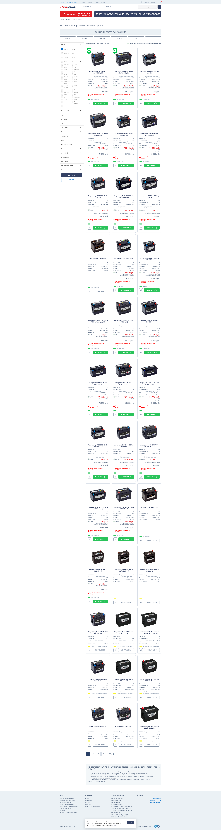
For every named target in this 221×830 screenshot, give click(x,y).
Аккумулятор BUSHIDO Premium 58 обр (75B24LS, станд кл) (149, 632)
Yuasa (65, 72)
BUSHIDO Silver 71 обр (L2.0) (98, 258)
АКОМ (65, 61)
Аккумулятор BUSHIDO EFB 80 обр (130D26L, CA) (149, 445)
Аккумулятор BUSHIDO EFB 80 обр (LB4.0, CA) (149, 134)
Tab (75, 67)
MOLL (75, 85)
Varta (65, 90)
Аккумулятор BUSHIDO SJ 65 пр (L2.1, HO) (123, 258)
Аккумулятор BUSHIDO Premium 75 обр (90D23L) (149, 679)
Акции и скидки (116, 800)
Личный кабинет (116, 812)
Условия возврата (116, 804)
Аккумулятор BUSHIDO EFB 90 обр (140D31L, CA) (124, 72)
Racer (75, 72)
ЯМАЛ (75, 94)
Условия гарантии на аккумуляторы (122, 806)
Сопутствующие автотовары (68, 812)
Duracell (76, 69)
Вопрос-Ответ (115, 802)
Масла (99, 7)
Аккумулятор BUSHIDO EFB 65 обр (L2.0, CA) (124, 134)
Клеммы (62, 810)
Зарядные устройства (66, 808)
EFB (153, 38)
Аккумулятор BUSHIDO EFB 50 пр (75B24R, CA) (124, 445)
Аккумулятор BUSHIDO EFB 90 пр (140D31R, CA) (124, 508)
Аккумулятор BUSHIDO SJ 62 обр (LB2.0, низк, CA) (98, 445)
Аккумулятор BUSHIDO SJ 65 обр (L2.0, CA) (98, 196)
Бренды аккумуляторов (92, 806)
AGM (136, 38)
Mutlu (75, 74)
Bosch (75, 90)
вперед (110, 754)
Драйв (65, 99)
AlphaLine (66, 53)
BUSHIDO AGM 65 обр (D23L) (97, 726)
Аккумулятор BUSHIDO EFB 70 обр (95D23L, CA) (98, 72)
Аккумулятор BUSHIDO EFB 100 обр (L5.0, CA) (98, 383)
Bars (65, 106)
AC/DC (76, 76)
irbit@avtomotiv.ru (155, 802)
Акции (97, 2)
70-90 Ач (102, 38)
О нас (83, 2)
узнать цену (100, 291)
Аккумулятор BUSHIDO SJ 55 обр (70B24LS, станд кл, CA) (98, 321)
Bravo (75, 81)
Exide (75, 79)
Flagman (66, 92)
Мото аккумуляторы (66, 802)
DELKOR (66, 76)
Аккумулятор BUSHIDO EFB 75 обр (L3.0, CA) (149, 321)
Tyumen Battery (76, 102)
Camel (75, 64)
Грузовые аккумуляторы (67, 800)
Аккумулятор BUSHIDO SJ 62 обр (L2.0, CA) (149, 72)
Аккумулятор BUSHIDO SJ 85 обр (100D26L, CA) (98, 134)
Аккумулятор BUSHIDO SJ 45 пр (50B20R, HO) (98, 570)
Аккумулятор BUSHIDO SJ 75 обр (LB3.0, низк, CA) (123, 196)
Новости (90, 2)
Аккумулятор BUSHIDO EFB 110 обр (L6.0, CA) (149, 383)
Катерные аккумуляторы (67, 804)
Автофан (66, 64)
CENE (65, 67)
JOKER (65, 79)
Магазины (108, 7)
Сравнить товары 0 (150, 2)
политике (114, 825)
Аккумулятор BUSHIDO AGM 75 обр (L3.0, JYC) (123, 383)
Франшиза (104, 2)
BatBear (76, 92)
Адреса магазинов (116, 798)
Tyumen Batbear (66, 86)
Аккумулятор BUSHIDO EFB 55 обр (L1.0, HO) (98, 679)
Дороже (107, 43)
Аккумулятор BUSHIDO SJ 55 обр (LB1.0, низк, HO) (149, 258)
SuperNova (77, 97)
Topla (65, 69)
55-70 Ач (84, 38)
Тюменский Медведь (67, 82)
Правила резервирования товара (121, 810)
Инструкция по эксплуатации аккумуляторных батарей (120, 815)
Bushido (66, 49)
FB (64, 97)
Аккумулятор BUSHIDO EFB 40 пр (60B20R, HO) (149, 570)
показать (71, 175)
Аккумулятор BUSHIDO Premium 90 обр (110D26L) (149, 727)
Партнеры (88, 800)
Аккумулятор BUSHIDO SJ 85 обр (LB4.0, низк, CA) (98, 508)
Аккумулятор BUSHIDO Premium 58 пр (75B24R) (123, 679)
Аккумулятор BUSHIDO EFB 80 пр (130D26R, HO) (98, 632)
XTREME (66, 57)
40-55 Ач (67, 38)
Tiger (65, 94)
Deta (65, 102)
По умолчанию (90, 43)
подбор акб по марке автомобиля (110, 32)
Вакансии (88, 802)
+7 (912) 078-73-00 (155, 800)
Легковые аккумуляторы (67, 798)
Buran (65, 74)
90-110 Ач (119, 38)
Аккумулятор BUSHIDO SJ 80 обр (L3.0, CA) (149, 196)
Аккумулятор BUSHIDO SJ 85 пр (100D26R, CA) (123, 321)
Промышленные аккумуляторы (69, 806)
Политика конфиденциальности (121, 808)
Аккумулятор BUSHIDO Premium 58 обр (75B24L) (123, 632)
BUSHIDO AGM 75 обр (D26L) (123, 726)
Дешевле (100, 43)
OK (131, 822)
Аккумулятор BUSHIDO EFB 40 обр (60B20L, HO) (124, 570)
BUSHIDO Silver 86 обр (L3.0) (149, 507)
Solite (75, 99)
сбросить (72, 180)
